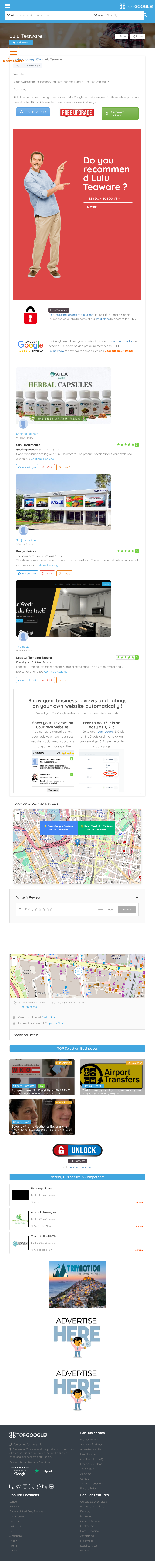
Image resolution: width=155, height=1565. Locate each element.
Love (66, 467)
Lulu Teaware (58, 310)
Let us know (56, 351)
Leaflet (110, 882)
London (13, 1501)
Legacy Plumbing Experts (34, 657)
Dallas (13, 1550)
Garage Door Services (93, 1501)
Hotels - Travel (93, 1085)
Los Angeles (16, 1516)
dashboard (105, 731)
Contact (85, 1478)
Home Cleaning (89, 1531)
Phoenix (14, 1540)
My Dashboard (89, 1439)
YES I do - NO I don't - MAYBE (103, 200)
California (15, 1526)
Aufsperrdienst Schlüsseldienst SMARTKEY (41, 1090)
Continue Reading (42, 459)
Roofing (85, 1550)
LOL (49, 467)
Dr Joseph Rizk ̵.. (41, 1188)
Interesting (29, 467)
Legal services (89, 1545)
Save (122, 36)
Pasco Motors (26, 551)
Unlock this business (81, 314)
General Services (23, 1085)
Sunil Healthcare (28, 445)
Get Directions (28, 1006)
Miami (13, 1545)
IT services (86, 1540)
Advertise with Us (90, 1449)
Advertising (87, 1536)
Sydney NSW (32, 59)
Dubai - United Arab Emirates (27, 1511)
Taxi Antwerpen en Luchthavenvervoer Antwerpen (112, 1090)
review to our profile (120, 341)
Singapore (15, 1536)
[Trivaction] (77, 1284)
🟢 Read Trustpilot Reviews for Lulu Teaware (97, 828)
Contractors (87, 1526)
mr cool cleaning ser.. (44, 1212)
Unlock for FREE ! (35, 112)
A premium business (117, 113)
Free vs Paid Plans (91, 1464)
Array (37, 1202)
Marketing (86, 1516)
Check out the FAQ (91, 1459)
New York (15, 1506)
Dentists (85, 1511)
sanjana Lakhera (27, 434)
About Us (85, 1473)
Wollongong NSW (43, 1249)
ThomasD (22, 646)
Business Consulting (92, 1506)
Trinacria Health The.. (44, 1236)
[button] (13, 53)
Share (139, 36)
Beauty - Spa (21, 1122)
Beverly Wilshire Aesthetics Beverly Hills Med (42, 1126)
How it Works (88, 1454)
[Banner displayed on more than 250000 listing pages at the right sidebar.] (77, 1336)
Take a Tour (87, 1469)
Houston (14, 1521)
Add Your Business (91, 1444)
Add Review (23, 42)
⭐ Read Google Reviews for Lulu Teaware (58, 828)
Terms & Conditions (92, 1483)
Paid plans (103, 319)
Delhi (12, 1531)
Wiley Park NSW (42, 1225)
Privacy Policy (88, 1488)
